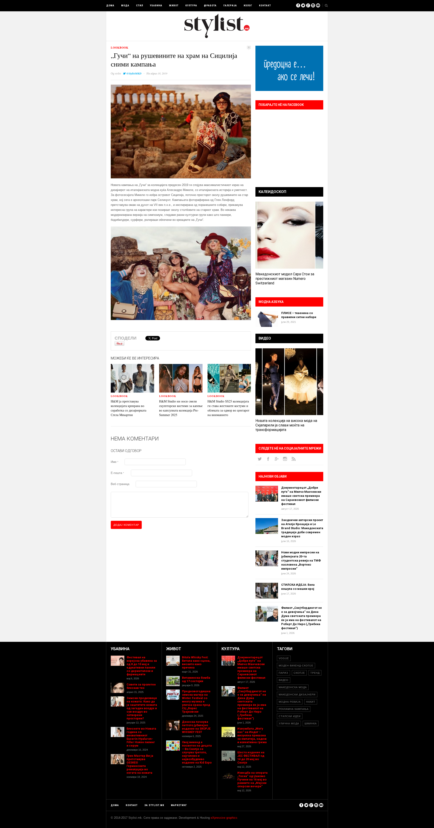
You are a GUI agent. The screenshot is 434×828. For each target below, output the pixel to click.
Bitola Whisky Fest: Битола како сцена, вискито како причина (196, 662)
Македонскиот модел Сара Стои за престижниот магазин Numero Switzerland (284, 278)
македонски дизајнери (297, 694)
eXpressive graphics (224, 817)
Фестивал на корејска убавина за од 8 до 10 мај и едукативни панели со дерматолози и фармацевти (142, 666)
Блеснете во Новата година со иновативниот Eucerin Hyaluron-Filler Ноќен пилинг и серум (141, 737)
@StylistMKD (134, 73)
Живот (174, 5)
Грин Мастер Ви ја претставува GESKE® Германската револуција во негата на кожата (140, 764)
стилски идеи (290, 716)
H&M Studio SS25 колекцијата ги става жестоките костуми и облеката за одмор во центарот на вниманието (228, 408)
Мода (125, 5)
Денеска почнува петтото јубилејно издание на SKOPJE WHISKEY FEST (196, 727)
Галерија (230, 5)
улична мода (289, 723)
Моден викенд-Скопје (296, 665)
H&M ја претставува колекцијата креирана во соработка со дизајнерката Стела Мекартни (128, 408)
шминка (310, 723)
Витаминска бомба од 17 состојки (196, 679)
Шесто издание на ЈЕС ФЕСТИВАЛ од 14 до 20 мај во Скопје (250, 757)
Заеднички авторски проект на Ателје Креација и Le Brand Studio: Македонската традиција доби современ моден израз (302, 528)
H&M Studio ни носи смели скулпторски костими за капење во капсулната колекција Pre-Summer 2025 (181, 408)
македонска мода (293, 687)
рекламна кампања (294, 709)
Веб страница (120, 484)
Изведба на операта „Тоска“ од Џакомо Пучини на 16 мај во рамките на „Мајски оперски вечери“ (252, 779)
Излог (248, 5)
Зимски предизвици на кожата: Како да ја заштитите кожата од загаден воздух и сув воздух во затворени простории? (142, 708)
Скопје (299, 672)
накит (310, 701)
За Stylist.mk (154, 805)
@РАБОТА (210, 5)
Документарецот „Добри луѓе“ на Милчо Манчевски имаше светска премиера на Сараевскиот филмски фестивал (301, 496)
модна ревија (290, 701)
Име (114, 462)
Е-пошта (117, 473)
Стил (139, 5)
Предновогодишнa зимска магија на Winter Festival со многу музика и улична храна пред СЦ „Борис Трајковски (196, 701)
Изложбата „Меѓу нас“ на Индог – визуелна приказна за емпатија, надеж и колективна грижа (252, 735)
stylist (118, 73)
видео (283, 680)
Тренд (315, 672)
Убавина (156, 5)
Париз (283, 672)
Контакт (265, 5)
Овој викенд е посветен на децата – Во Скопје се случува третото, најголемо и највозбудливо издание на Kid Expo (197, 752)
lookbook (119, 48)
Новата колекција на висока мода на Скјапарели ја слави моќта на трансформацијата (286, 425)
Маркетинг (179, 805)
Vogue (284, 658)
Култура (191, 5)
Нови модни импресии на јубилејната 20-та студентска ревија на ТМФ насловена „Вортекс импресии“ (301, 560)
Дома (110, 5)
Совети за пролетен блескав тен (141, 686)
